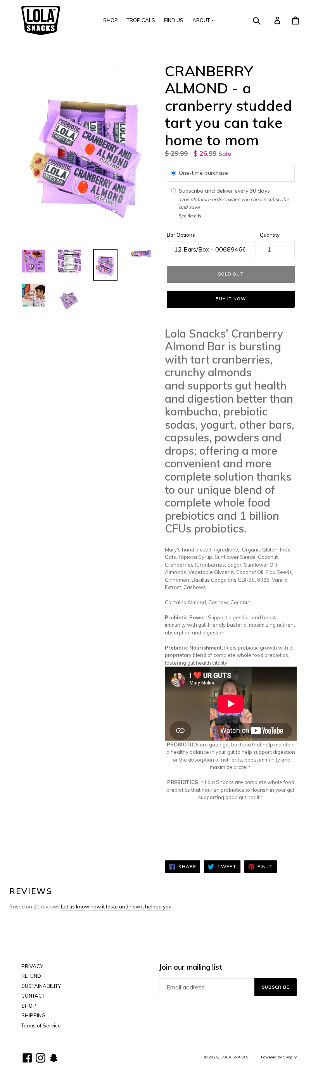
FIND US (173, 20)
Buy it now (231, 299)
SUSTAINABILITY (41, 986)
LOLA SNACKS (234, 1057)
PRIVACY (32, 966)
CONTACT (33, 996)
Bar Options (181, 235)
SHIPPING (33, 1015)
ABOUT (201, 20)
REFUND (31, 976)
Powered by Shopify (279, 1057)
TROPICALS (141, 20)
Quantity (270, 235)
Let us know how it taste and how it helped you (116, 906)
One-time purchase (203, 173)
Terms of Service (41, 1025)
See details (190, 216)
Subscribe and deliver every (214, 190)
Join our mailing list (190, 967)
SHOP (110, 20)
